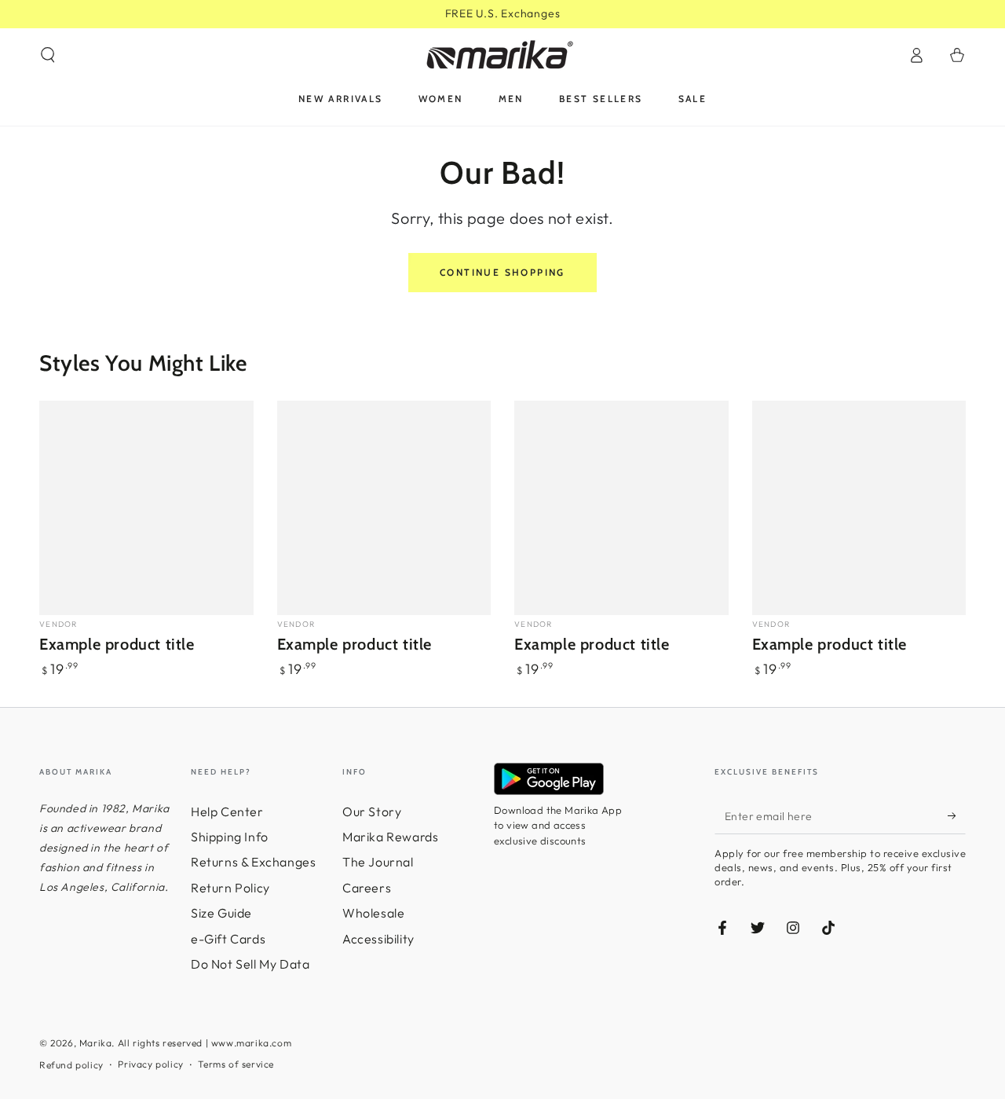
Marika (95, 1043)
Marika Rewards (390, 836)
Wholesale (373, 913)
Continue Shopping (502, 272)
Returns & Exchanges (253, 862)
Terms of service (236, 1064)
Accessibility (378, 939)
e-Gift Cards (228, 939)
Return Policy (230, 888)
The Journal (378, 862)
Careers (366, 888)
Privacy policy (150, 1064)
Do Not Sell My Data (250, 964)
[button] (47, 55)
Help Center (227, 811)
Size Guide (221, 913)
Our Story (371, 811)
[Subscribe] (957, 816)
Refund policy (71, 1065)
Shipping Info (230, 836)
